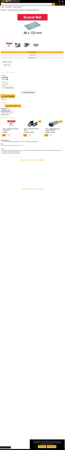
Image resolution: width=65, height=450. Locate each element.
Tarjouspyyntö (4, 99)
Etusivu (2, 7)
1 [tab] (31, 136)
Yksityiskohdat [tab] (32, 52)
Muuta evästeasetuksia (5, 447)
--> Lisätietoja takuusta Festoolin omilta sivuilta (10, 153)
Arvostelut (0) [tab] (32, 57)
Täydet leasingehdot (5, 114)
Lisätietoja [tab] (32, 55)
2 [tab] (33, 136)
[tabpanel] (11, 128)
